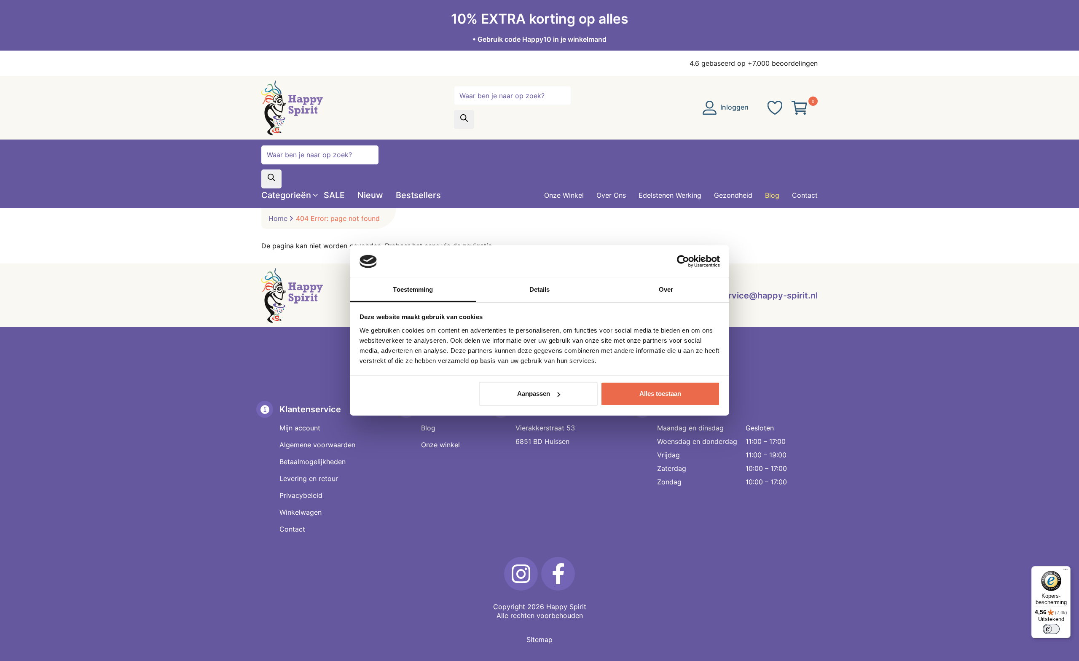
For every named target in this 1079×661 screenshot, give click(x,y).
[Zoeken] (464, 119)
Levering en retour (308, 478)
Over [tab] (666, 289)
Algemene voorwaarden (317, 445)
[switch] (1051, 629)
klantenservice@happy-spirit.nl (753, 295)
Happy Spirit (566, 606)
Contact (292, 529)
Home (277, 218)
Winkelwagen (300, 512)
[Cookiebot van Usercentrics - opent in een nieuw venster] (683, 261)
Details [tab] (539, 289)
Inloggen (734, 107)
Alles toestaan (660, 393)
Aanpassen (533, 393)
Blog (428, 428)
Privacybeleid (300, 495)
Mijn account (299, 428)
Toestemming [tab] (413, 289)
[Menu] (1065, 571)
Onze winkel (440, 445)
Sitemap (539, 639)
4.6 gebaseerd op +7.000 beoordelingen (754, 63)
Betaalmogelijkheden (312, 461)
